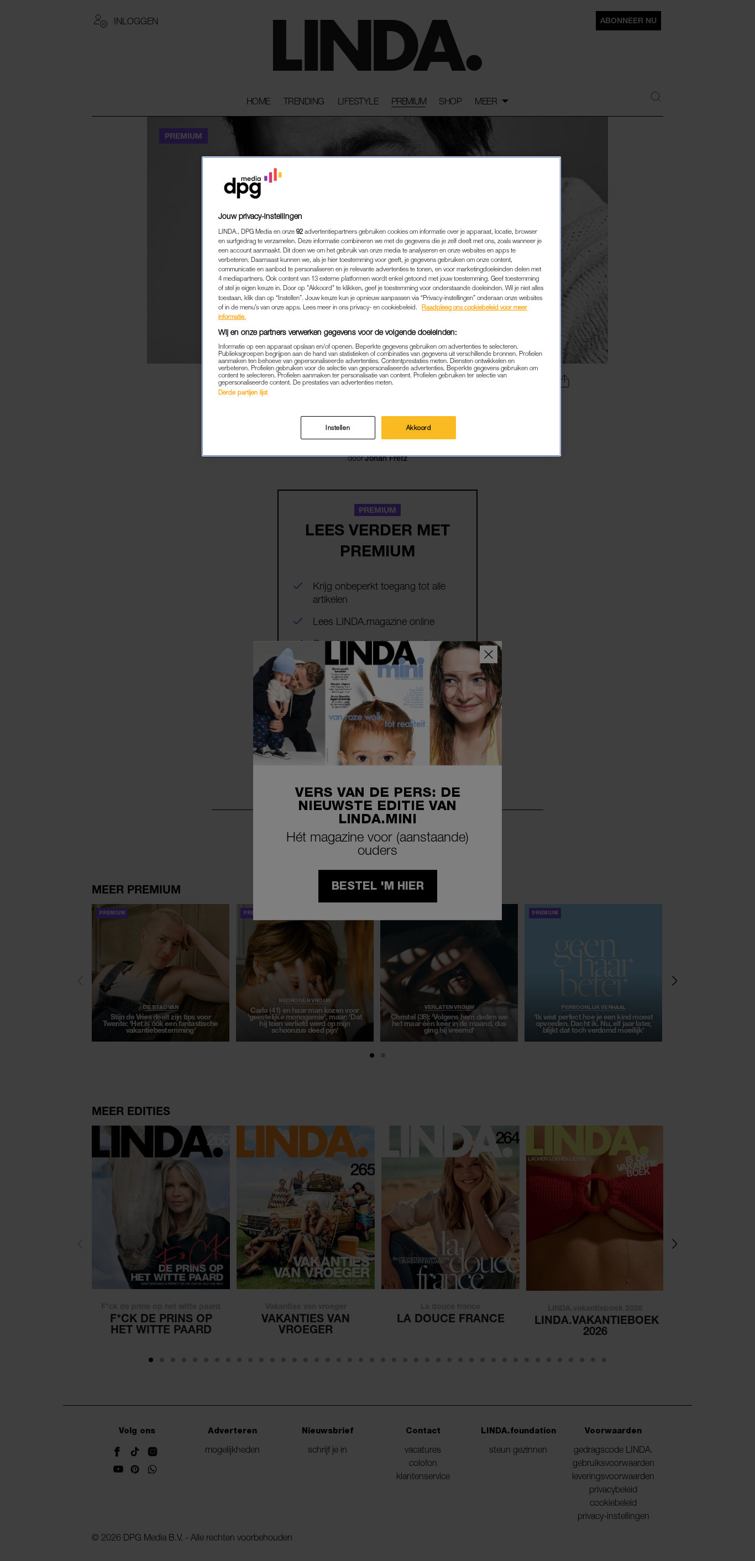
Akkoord (419, 427)
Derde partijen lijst (243, 392)
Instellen (338, 427)
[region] (381, 306)
